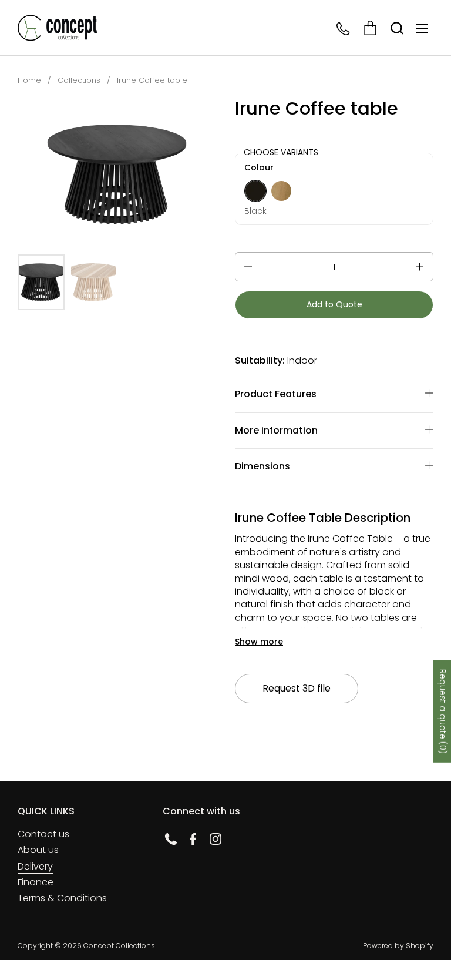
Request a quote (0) (443, 711)
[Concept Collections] (57, 28)
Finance (35, 882)
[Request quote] (370, 28)
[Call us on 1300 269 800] (343, 28)
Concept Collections (119, 946)
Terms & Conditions (62, 898)
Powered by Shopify (398, 946)
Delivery (35, 866)
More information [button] (276, 430)
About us (38, 850)
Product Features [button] (276, 394)
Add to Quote (334, 304)
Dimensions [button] (262, 466)
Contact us (43, 834)
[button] (396, 28)
